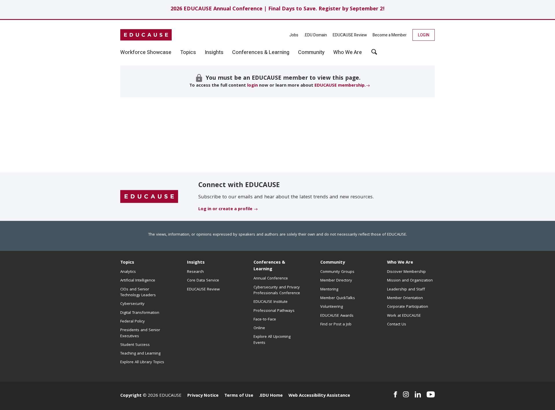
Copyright (131, 396)
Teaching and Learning (140, 354)
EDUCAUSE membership (339, 86)
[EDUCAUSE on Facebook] (395, 394)
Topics (127, 262)
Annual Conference (271, 278)
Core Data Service (203, 280)
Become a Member (390, 35)
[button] (374, 54)
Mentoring (329, 289)
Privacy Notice (203, 396)
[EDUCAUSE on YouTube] (431, 394)
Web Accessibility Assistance (319, 396)
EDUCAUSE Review (350, 35)
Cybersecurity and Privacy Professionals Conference (277, 290)
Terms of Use (238, 396)
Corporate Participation (407, 307)
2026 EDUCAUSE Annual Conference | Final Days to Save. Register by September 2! (278, 9)
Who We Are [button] (347, 52)
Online (259, 328)
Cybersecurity (132, 304)
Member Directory (336, 280)
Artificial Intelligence (137, 280)
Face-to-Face (265, 319)
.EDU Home (271, 396)
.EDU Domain (315, 35)
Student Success (135, 345)
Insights (196, 262)
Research (195, 272)
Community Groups (337, 272)
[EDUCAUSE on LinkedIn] (418, 394)
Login (423, 35)
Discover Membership (406, 272)
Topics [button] (188, 52)
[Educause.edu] (149, 197)
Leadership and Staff (406, 289)
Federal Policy (132, 321)
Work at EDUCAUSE (404, 316)
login (252, 86)
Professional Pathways (274, 311)
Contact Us (396, 324)
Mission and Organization (410, 280)
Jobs (293, 35)
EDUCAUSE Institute (271, 302)
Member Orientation (405, 298)
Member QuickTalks (337, 298)
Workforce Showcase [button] (145, 52)
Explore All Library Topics (142, 362)
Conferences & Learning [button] (260, 52)
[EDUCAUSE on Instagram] (406, 394)
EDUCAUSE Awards (337, 316)
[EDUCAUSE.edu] (146, 35)
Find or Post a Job (336, 324)
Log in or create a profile (225, 209)
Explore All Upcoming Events (272, 340)
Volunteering (331, 307)
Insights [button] (214, 52)
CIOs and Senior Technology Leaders (138, 292)
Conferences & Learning (269, 266)
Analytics (128, 272)
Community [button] (311, 52)
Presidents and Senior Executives (140, 333)
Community (332, 262)
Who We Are (400, 262)
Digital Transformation (139, 313)
